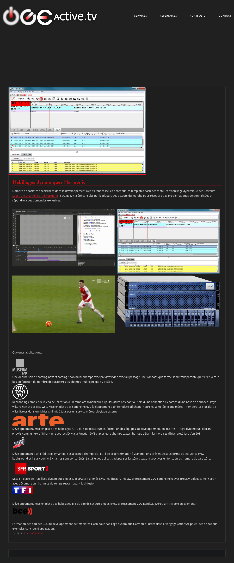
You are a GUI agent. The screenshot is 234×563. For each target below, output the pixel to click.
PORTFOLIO (198, 15)
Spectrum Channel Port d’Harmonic (35, 196)
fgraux (19, 533)
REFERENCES (168, 15)
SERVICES (140, 15)
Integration (37, 533)
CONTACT (225, 15)
